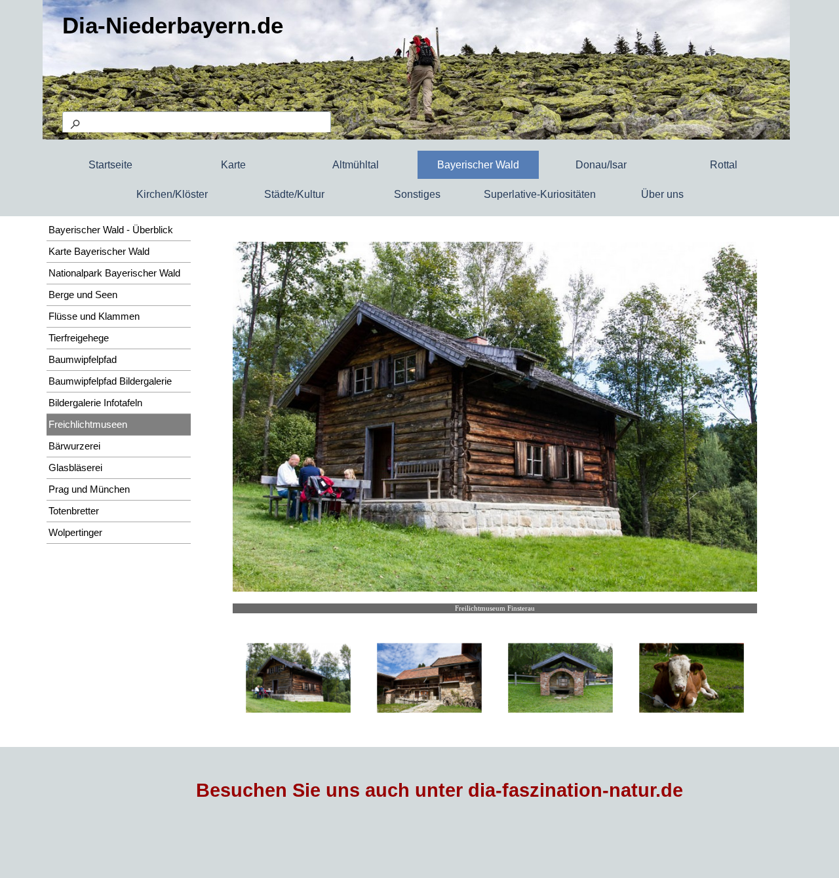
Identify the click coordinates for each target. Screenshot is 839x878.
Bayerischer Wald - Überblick (111, 230)
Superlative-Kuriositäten (540, 194)
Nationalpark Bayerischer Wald (114, 273)
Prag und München (89, 489)
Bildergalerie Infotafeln (95, 403)
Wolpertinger (75, 532)
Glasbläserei (75, 468)
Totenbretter (74, 511)
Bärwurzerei (74, 446)
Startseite (110, 164)
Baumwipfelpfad (83, 359)
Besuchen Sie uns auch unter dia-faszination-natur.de (439, 790)
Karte (233, 164)
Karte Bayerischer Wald (99, 251)
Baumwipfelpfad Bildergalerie (110, 381)
